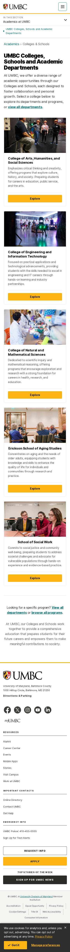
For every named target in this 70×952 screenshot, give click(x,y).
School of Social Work (35, 542)
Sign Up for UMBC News (35, 879)
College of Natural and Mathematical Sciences (27, 352)
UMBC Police (10, 831)
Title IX (35, 911)
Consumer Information (36, 917)
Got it (15, 945)
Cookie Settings (17, 911)
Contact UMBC (12, 806)
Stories (7, 767)
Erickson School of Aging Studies (34, 448)
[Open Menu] (62, 6)
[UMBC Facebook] (7, 710)
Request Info (35, 850)
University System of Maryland (36, 896)
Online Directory (12, 799)
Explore (35, 198)
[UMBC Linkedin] (48, 710)
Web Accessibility (53, 911)
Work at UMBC (11, 781)
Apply (35, 861)
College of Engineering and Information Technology (30, 254)
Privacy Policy (43, 936)
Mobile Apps (10, 761)
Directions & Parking (17, 695)
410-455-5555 (28, 831)
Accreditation (13, 905)
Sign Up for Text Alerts (16, 837)
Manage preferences (45, 945)
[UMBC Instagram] (27, 710)
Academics (11, 44)
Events (7, 754)
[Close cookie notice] (65, 927)
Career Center (11, 748)
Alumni (7, 741)
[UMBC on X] (17, 710)
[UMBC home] (15, 6)
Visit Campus (10, 774)
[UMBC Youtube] (37, 710)
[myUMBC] (12, 720)
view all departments (25, 107)
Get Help (8, 813)
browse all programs (47, 613)
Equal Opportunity (36, 905)
